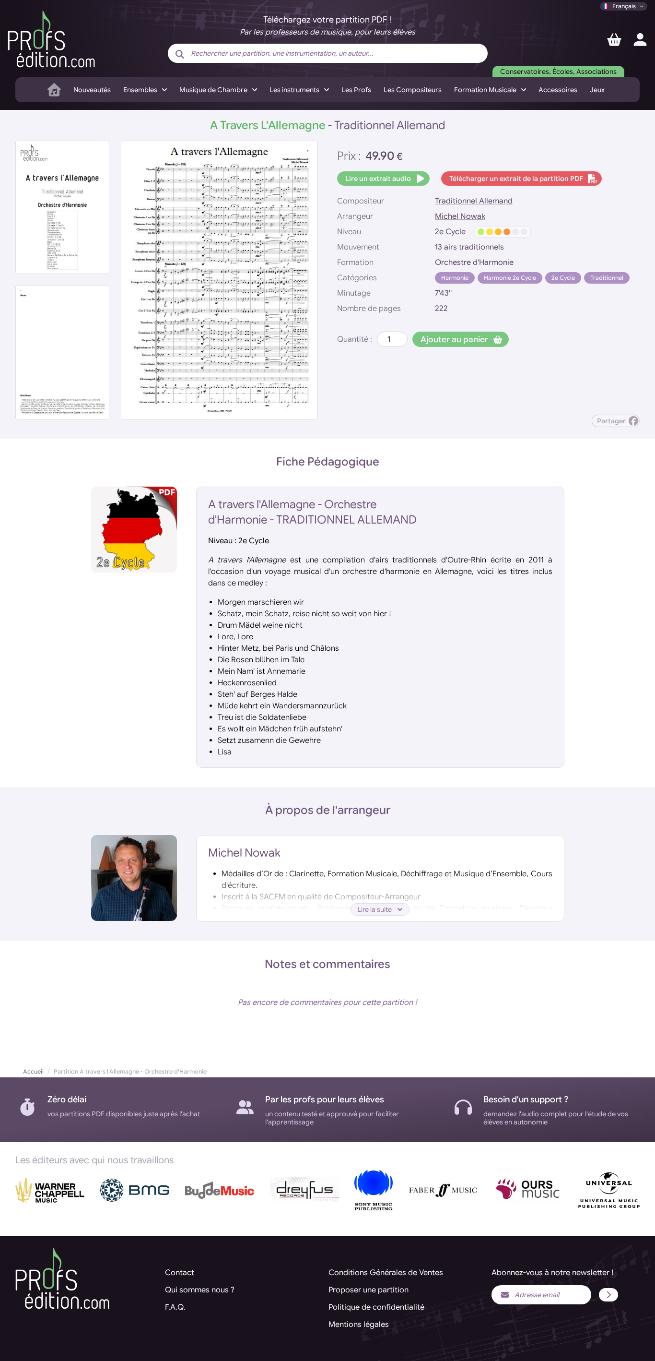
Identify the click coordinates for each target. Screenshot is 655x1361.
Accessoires (557, 89)
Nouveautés (92, 89)
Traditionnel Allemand (474, 201)
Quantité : (354, 339)
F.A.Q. (175, 1307)
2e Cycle (563, 277)
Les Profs (356, 89)
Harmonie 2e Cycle (510, 277)
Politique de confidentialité (376, 1307)
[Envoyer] (608, 1294)
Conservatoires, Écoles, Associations (558, 71)
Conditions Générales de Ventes (385, 1272)
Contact (179, 1272)
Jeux (597, 89)
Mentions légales (358, 1324)
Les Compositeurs (413, 89)
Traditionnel (606, 277)
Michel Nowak (460, 216)
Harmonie (454, 277)
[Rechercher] (179, 54)
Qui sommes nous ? (199, 1290)
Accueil (33, 1071)
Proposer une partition (368, 1290)
